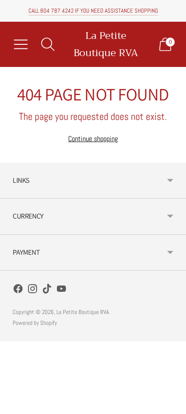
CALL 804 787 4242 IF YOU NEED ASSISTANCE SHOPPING (93, 10)
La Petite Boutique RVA (82, 312)
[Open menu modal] (20, 44)
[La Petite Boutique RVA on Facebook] (18, 290)
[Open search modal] (47, 44)
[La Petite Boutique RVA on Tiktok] (47, 290)
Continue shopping (93, 138)
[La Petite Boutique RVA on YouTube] (61, 290)
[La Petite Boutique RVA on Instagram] (32, 290)
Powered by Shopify (35, 323)
